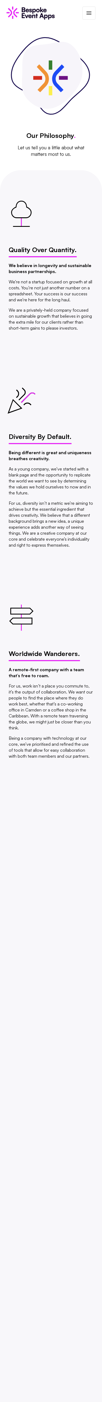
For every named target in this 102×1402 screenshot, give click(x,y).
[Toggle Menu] (88, 13)
